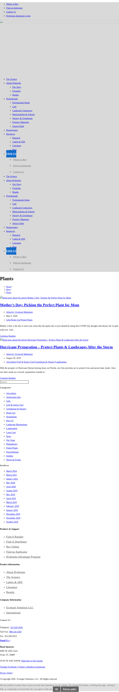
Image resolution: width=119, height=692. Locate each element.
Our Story (16, 87)
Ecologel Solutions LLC (19, 607)
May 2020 (10, 483)
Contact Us (11, 12)
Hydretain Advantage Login (18, 16)
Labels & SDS (18, 142)
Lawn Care (11, 432)
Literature (16, 146)
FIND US (11, 153)
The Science (11, 79)
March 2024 (11, 471)
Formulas (16, 91)
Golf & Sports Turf (25, 362)
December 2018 (13, 514)
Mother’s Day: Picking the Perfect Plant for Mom (39, 305)
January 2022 (12, 479)
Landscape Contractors (22, 110)
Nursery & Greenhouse (22, 118)
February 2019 (12, 506)
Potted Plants (26, 320)
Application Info (13, 397)
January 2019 (12, 510)
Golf (14, 107)
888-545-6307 (15, 632)
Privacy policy (69, 689)
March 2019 (11, 502)
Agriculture (11, 362)
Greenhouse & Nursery (45, 362)
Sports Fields (18, 126)
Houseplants (11, 417)
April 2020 (11, 487)
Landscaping (60, 362)
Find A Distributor (16, 541)
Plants (8, 292)
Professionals (12, 99)
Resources (10, 134)
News (8, 436)
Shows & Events (13, 460)
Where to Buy (12, 4)
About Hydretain (13, 83)
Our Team (10, 440)
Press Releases (12, 452)
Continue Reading (8, 336)
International (13, 612)
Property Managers (20, 122)
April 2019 (11, 498)
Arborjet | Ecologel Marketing (19, 312)
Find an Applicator (14, 8)
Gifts (8, 320)
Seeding (9, 456)
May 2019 (10, 494)
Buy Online (12, 546)
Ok (56, 689)
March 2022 (11, 475)
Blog (14, 150)
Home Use (15, 320)
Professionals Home (21, 103)
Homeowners (12, 130)
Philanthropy (12, 444)
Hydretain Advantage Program (23, 556)
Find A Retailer (14, 536)
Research (16, 138)
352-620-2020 (16, 627)
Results (15, 95)
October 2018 (12, 522)
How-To (9, 421)
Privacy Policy (6, 673)
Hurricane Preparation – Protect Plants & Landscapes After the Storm (56, 347)
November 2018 (13, 518)
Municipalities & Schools (23, 114)
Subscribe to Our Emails (32, 661)
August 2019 (11, 491)
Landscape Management (16, 424)
